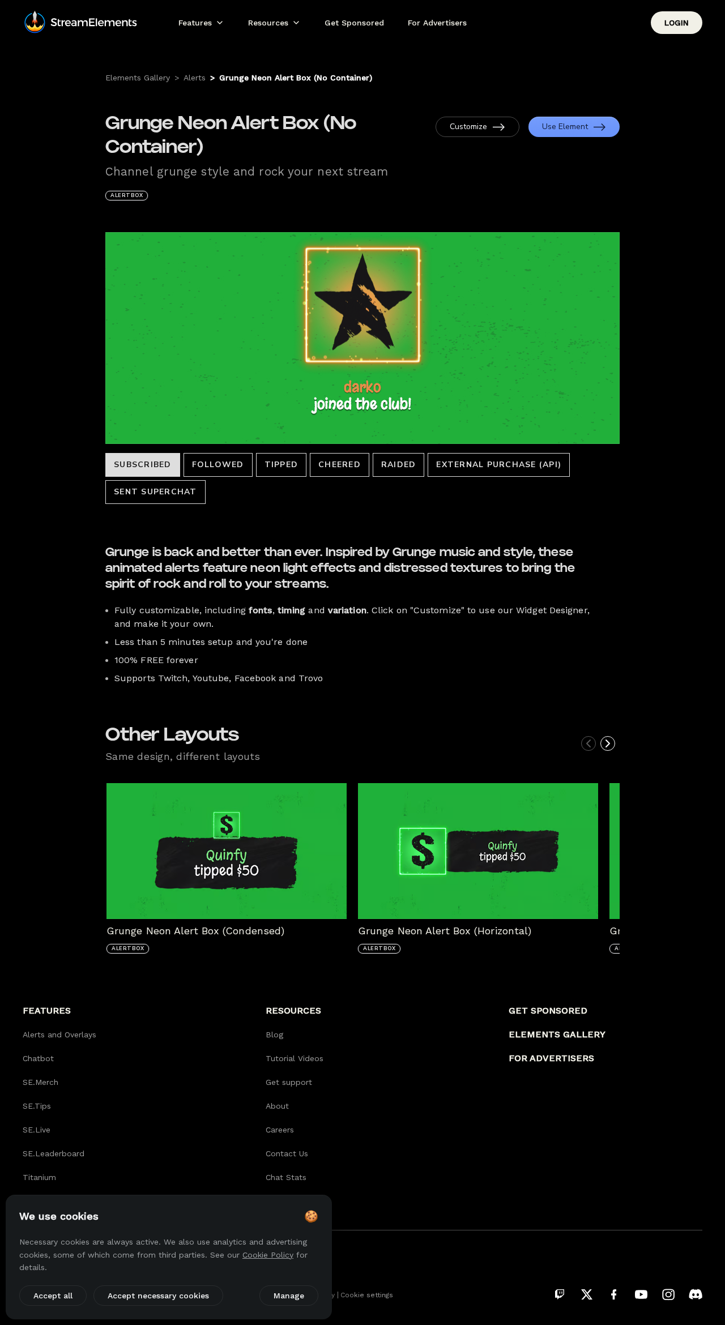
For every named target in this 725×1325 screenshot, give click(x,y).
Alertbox (126, 195)
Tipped (281, 464)
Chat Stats (286, 1177)
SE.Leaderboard (53, 1153)
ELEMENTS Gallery (557, 1034)
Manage (289, 1295)
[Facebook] (614, 1294)
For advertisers (551, 1058)
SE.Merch (40, 1082)
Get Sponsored (354, 22)
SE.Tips (37, 1105)
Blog (274, 1034)
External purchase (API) (498, 464)
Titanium (39, 1177)
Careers (280, 1129)
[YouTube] (641, 1294)
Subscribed (143, 464)
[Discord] (695, 1294)
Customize (468, 126)
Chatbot (38, 1058)
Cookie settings (366, 1295)
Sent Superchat (155, 491)
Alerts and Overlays (59, 1034)
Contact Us (287, 1153)
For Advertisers (437, 22)
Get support (289, 1082)
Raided (398, 464)
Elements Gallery (137, 77)
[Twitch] (559, 1294)
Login (676, 22)
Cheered (339, 464)
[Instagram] (668, 1294)
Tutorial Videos (294, 1058)
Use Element (565, 126)
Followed (218, 464)
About (277, 1105)
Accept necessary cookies (158, 1295)
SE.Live (36, 1129)
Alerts (195, 77)
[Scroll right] (607, 743)
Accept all (52, 1295)
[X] (587, 1294)
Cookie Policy (267, 1254)
